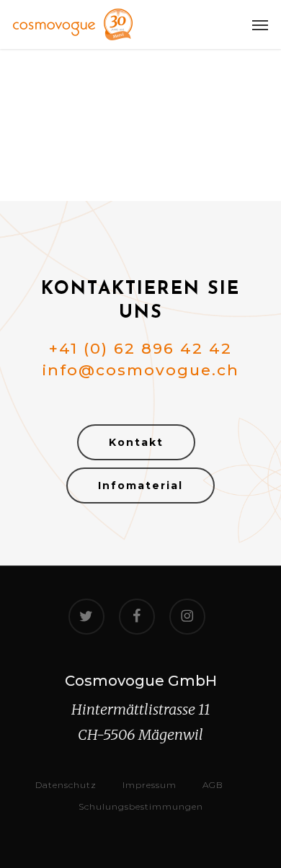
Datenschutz (66, 784)
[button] (260, 24)
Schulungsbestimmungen (141, 806)
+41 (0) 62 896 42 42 (140, 348)
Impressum (149, 784)
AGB (212, 784)
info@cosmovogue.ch (140, 370)
